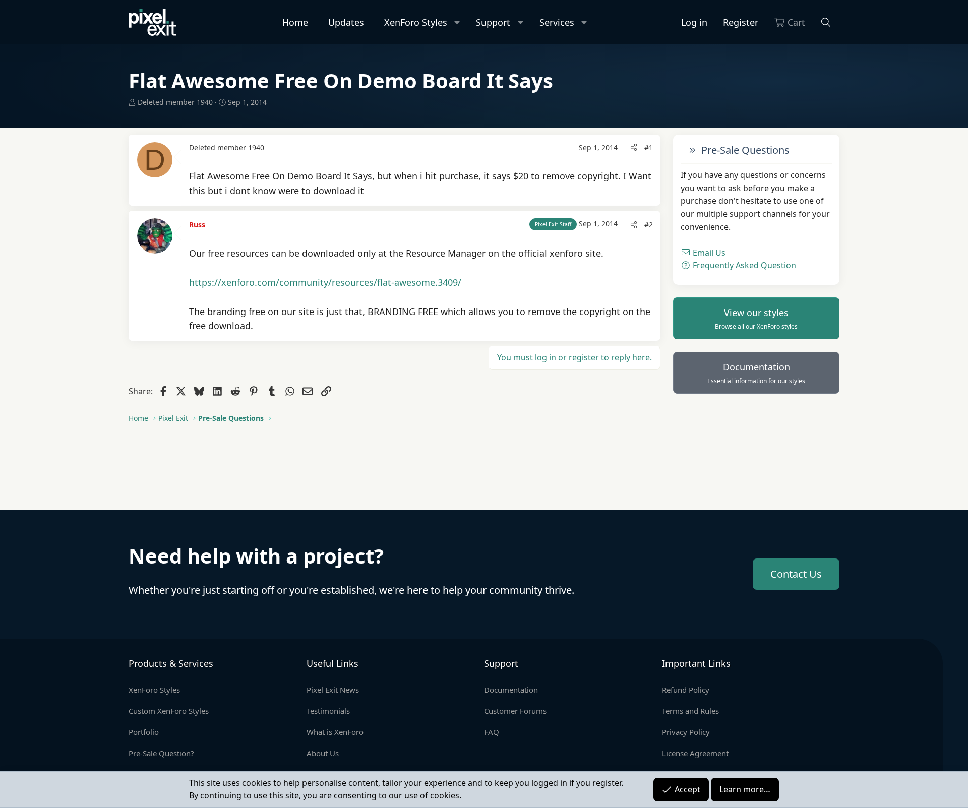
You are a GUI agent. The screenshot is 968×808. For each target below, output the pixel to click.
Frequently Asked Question (743, 265)
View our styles (756, 318)
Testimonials (328, 711)
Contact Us (796, 574)
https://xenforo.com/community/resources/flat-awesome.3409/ (325, 282)
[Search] (826, 22)
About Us (323, 753)
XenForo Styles (415, 22)
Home (295, 22)
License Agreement (695, 753)
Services (556, 22)
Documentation (756, 372)
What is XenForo (335, 732)
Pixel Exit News (333, 690)
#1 (648, 147)
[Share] (634, 148)
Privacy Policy (686, 732)
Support (493, 22)
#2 (648, 224)
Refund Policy (685, 690)
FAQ (491, 732)
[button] (457, 22)
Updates (346, 22)
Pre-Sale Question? (161, 753)
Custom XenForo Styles (169, 711)
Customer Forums (515, 711)
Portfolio (144, 732)
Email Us (708, 252)
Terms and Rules (690, 711)
